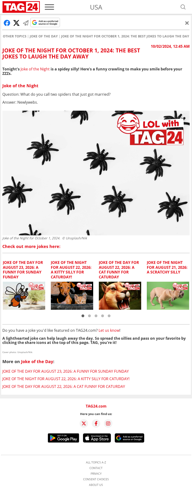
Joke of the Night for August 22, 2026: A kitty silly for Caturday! (65, 378)
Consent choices (96, 479)
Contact (96, 468)
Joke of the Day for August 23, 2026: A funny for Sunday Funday (65, 371)
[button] (82, 315)
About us (96, 485)
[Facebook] (96, 423)
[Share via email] (25, 23)
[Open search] (183, 7)
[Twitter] (84, 423)
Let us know (109, 330)
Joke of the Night (35, 69)
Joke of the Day (44, 36)
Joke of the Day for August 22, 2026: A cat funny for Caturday (63, 386)
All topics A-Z (96, 462)
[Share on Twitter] (16, 23)
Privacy (96, 473)
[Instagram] (108, 423)
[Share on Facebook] (7, 23)
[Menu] (49, 7)
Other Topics (14, 36)
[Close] (187, 23)
